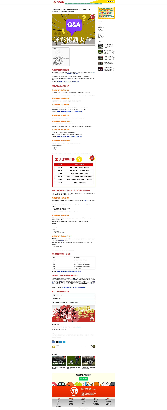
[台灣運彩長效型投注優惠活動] (73, 313)
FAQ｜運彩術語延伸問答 (56, 64)
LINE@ (61, 281)
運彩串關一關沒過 (60, 240)
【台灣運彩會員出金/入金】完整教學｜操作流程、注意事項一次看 (69, 136)
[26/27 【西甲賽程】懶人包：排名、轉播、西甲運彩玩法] (59, 361)
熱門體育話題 (79, 3)
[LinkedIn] (60, 342)
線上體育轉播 (100, 30)
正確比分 (85, 200)
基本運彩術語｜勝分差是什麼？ (59, 56)
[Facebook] (53, 342)
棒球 (98, 26)
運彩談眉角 (85, 3)
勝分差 (53, 132)
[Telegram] (64, 342)
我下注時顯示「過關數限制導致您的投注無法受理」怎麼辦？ (66, 302)
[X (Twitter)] (57, 342)
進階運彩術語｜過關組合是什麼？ (59, 61)
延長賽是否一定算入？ (57, 298)
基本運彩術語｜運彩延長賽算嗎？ (59, 57)
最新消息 (67, 3)
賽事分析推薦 (100, 33)
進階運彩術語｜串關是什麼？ (58, 60)
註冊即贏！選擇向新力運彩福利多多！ (58, 63)
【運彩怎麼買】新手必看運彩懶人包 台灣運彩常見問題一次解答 (69, 271)
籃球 (98, 28)
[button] (109, 1)
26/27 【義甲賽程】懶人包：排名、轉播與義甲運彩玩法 (108, 52)
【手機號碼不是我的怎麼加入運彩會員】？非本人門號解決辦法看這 (69, 111)
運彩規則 (70, 11)
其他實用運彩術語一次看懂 (57, 62)
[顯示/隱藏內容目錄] (68, 48)
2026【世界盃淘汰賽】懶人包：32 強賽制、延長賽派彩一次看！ (108, 64)
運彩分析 (99, 35)
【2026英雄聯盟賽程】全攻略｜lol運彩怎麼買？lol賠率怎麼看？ (108, 69)
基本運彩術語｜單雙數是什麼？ (59, 54)
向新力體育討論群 (92, 283)
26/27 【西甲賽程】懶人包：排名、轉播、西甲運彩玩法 (108, 46)
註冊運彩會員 (74, 279)
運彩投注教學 (100, 36)
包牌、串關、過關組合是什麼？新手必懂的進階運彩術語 (61, 58)
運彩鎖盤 (54, 336)
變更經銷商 (99, 3)
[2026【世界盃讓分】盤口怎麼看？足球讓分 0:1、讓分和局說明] (88, 361)
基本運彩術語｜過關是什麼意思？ (59, 55)
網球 (98, 29)
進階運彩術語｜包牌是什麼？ (58, 59)
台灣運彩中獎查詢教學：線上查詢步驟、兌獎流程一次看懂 (68, 81)
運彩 (63, 327)
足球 (98, 34)
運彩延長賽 (93, 72)
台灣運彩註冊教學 (92, 3)
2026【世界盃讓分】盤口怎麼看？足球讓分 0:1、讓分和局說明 (108, 58)
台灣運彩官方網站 (78, 327)
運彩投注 (73, 3)
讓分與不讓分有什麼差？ (58, 295)
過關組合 (58, 336)
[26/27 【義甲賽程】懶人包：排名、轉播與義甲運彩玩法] (74, 361)
